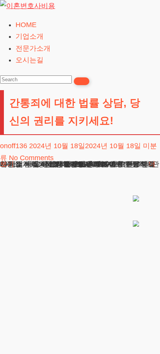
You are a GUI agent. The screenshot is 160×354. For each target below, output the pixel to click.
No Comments (31, 158)
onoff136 (13, 146)
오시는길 (29, 60)
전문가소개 (33, 48)
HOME (26, 25)
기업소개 (29, 36)
